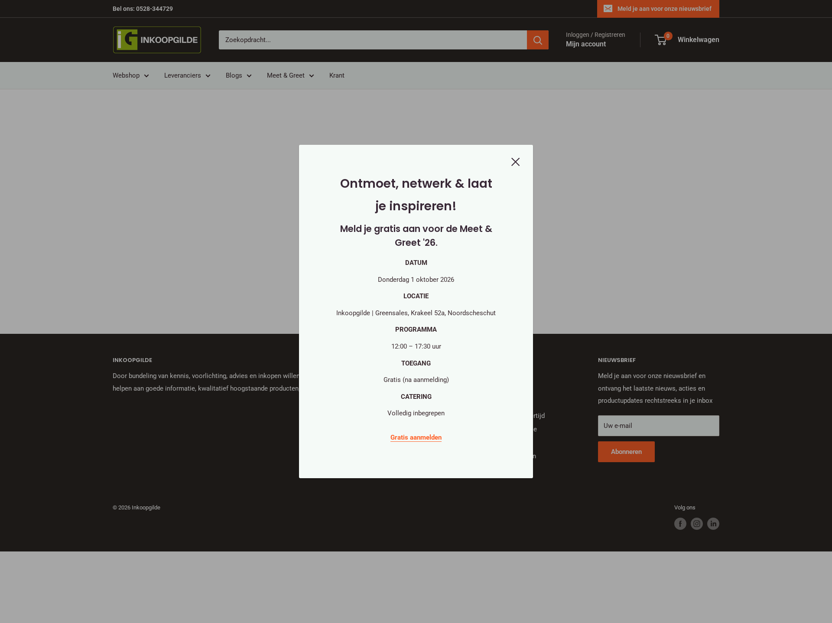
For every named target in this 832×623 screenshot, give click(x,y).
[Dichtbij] (515, 161)
